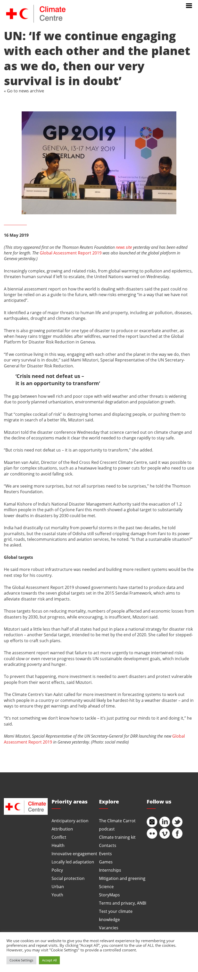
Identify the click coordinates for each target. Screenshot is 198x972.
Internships (110, 870)
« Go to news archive (24, 90)
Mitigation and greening (122, 878)
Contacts (107, 845)
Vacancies (108, 927)
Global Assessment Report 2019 (71, 252)
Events (105, 853)
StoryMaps (109, 894)
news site (124, 247)
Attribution (62, 829)
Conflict (59, 837)
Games (106, 861)
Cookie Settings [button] (21, 960)
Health (58, 845)
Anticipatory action (70, 820)
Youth (57, 894)
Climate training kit (117, 837)
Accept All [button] (49, 960)
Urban (58, 886)
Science (106, 886)
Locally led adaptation (73, 861)
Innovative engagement (74, 853)
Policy (57, 870)
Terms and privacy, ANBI (122, 903)
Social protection (68, 878)
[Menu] (189, 5)
